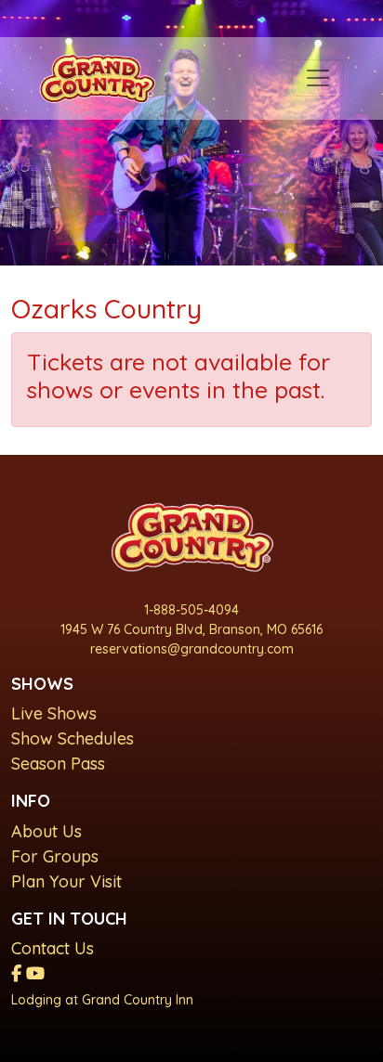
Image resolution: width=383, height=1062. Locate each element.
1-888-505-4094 (191, 610)
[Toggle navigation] (318, 78)
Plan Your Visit (66, 881)
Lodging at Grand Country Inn (102, 999)
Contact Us (52, 948)
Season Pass (58, 763)
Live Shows (54, 713)
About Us (46, 831)
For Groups (55, 856)
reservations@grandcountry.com (192, 649)
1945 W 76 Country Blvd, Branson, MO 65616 (191, 629)
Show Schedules (72, 738)
